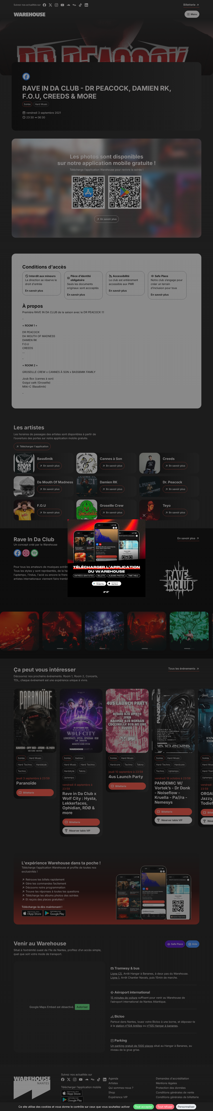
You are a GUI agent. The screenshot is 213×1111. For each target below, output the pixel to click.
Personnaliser (186, 1106)
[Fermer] (144, 515)
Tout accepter (143, 1106)
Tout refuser (165, 1106)
